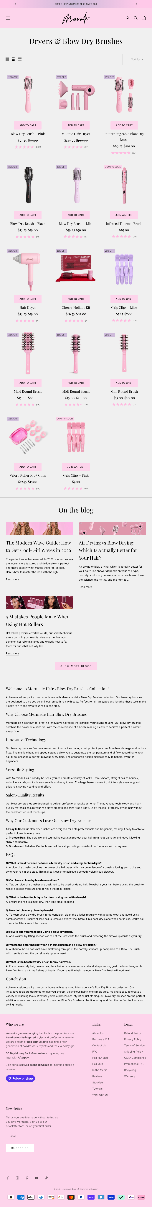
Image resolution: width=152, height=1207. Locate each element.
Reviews (97, 1076)
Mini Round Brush (124, 391)
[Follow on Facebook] (8, 1178)
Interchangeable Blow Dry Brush (124, 137)
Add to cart (27, 125)
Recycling (130, 1070)
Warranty (129, 1076)
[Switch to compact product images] (20, 59)
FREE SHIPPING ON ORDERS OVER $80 (76, 4)
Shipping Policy (133, 1051)
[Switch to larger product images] (7, 59)
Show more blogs (76, 666)
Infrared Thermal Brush (124, 223)
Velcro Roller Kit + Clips (28, 475)
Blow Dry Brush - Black (28, 223)
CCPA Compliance (135, 1057)
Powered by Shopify (89, 1188)
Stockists (97, 1082)
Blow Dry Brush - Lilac (76, 223)
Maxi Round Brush (28, 391)
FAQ (94, 1051)
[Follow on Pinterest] (27, 1178)
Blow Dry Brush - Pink (28, 134)
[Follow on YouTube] (37, 1178)
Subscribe (20, 1148)
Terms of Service (134, 1045)
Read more (12, 579)
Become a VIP (100, 1039)
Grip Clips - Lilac (124, 307)
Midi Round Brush (76, 391)
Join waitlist (124, 214)
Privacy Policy (132, 1039)
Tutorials (97, 1088)
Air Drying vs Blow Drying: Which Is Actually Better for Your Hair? (108, 550)
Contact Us (99, 1045)
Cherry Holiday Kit (76, 307)
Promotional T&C (134, 1063)
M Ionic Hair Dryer (76, 134)
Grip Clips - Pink (76, 475)
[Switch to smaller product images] (13, 59)
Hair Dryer (28, 307)
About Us (97, 1033)
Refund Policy (132, 1033)
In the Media (99, 1070)
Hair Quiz (97, 1063)
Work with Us (100, 1094)
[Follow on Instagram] (17, 1178)
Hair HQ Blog (100, 1057)
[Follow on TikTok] (46, 1178)
